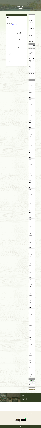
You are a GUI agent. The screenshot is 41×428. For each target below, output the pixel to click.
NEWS (24, 1)
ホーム (6, 413)
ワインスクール (15, 413)
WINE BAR (21, 1)
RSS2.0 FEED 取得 (32, 389)
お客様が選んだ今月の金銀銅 (29, 413)
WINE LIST (13, 1)
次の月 (33, 380)
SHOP (7, 1)
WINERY (10, 1)
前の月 (30, 380)
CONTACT (38, 1)
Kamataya (17, 420)
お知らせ (20, 413)
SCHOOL (16, 1)
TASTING (18, 1)
